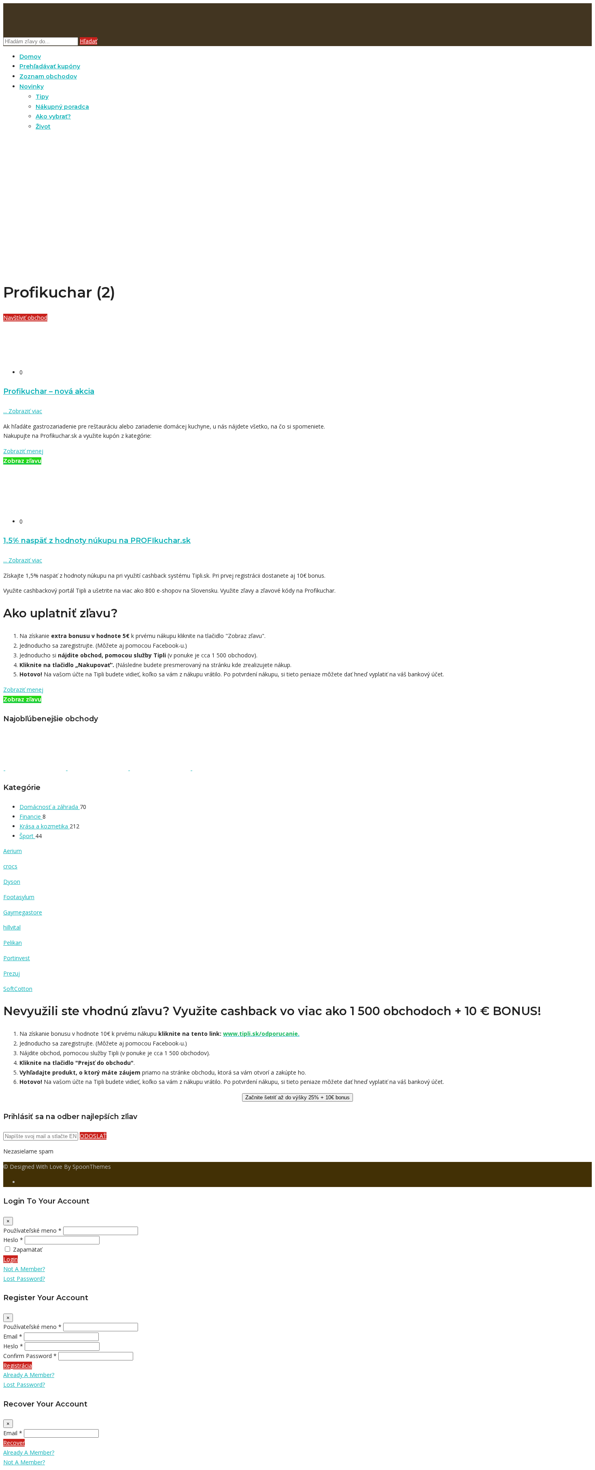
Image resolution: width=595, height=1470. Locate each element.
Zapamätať (27, 1249)
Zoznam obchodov (48, 76)
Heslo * (13, 1240)
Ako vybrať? (53, 116)
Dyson (11, 881)
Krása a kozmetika (44, 826)
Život (43, 126)
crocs (10, 866)
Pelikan (12, 942)
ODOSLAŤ (93, 1136)
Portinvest (16, 958)
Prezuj (11, 973)
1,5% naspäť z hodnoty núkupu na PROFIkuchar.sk (97, 540)
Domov (30, 56)
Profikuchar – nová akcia (48, 391)
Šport (27, 836)
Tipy (42, 96)
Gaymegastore (22, 912)
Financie (30, 816)
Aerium (12, 851)
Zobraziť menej (23, 451)
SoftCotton (17, 989)
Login (10, 1259)
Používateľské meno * (32, 1230)
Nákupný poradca (62, 106)
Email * (12, 1336)
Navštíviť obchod (25, 317)
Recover (14, 1443)
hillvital (12, 927)
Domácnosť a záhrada (49, 807)
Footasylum (18, 897)
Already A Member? (28, 1375)
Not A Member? (24, 1269)
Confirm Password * (30, 1356)
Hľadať (88, 41)
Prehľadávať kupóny (49, 66)
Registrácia (17, 1365)
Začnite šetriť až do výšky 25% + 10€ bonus (297, 1097)
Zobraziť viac (22, 411)
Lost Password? (24, 1278)
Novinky (31, 86)
